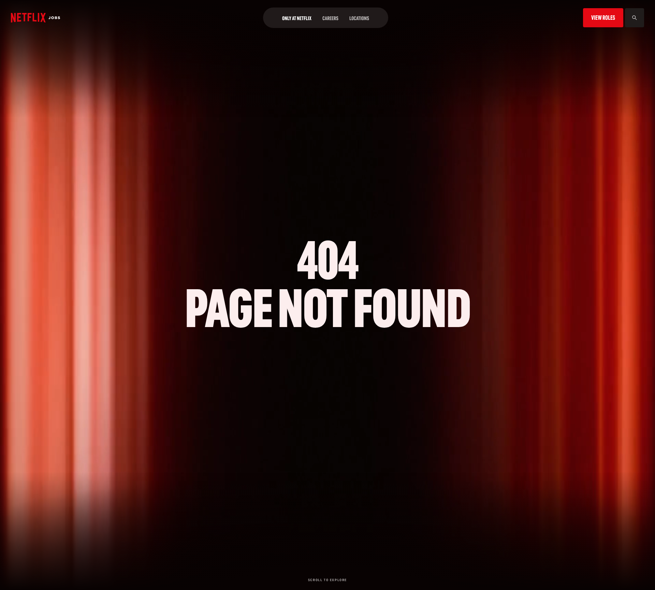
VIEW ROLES (603, 17)
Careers (330, 18)
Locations (359, 18)
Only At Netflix (296, 18)
